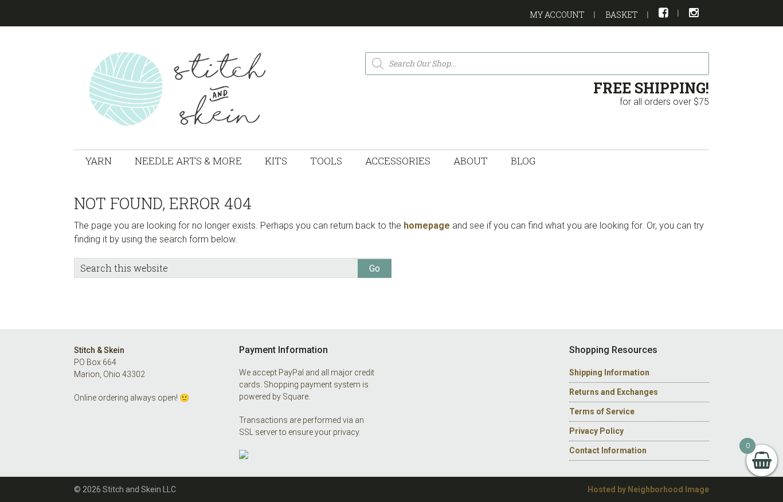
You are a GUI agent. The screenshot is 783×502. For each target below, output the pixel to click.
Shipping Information (609, 372)
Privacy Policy (596, 431)
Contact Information (608, 450)
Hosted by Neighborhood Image (648, 489)
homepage (427, 225)
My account (557, 14)
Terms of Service (602, 411)
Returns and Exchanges (613, 392)
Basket (621, 14)
